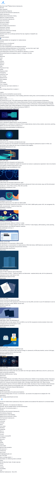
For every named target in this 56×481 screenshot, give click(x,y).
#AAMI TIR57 (9, 325)
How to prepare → (15, 89)
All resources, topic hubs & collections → (9, 85)
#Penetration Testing (12, 374)
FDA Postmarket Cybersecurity (7, 19)
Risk (28, 100)
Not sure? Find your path (6, 45)
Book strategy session (5, 396)
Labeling (29, 385)
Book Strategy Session (5, 89)
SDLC (30, 103)
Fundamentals (21, 100)
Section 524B (12, 378)
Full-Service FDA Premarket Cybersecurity (9, 12)
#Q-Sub (8, 305)
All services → (3, 419)
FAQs (1, 66)
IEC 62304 (25, 383)
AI (10, 380)
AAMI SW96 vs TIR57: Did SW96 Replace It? (9, 320)
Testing (12, 102)
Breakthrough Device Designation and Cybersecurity (12, 162)
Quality (20, 382)
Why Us (2, 431)
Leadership (2, 429)
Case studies (3, 445)
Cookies (2, 467)
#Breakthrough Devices (8, 167)
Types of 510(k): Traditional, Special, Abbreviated (11, 271)
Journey (2, 41)
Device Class (35, 105)
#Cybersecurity (9, 353)
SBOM (34, 378)
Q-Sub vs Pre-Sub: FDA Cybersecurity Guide (9, 300)
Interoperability (43, 105)
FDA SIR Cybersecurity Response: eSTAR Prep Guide (11, 348)
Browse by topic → (8, 100)
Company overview (4, 436)
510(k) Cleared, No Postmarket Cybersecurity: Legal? (11, 182)
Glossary (2, 64)
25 (5, 388)
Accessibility (3, 468)
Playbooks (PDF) (4, 71)
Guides (1, 69)
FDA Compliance (38, 102)
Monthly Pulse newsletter (6, 447)
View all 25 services (4, 20)
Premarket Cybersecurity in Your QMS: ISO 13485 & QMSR (13, 202)
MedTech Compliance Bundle (7, 17)
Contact (2, 434)
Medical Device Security (5, 120)
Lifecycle (46, 102)
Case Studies (3, 82)
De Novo (10, 383)
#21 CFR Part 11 (10, 228)
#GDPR (5, 248)
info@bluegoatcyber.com (6, 453)
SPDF (27, 107)
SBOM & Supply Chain (7, 105)
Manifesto (2, 427)
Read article (3, 129)
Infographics (3, 72)
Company (3, 437)
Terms (1, 465)
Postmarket (46, 103)
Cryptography (27, 105)
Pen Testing (18, 102)
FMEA (2, 385)
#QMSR (2, 207)
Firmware (15, 383)
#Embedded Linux (14, 127)
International (24, 103)
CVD (1, 470)
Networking (25, 102)
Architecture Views (36, 383)
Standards (2, 318)
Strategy (28, 382)
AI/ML (29, 383)
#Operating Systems (5, 127)
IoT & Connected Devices (37, 100)
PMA (33, 385)
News (1, 81)
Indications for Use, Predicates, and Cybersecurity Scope (12, 142)
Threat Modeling (6, 103)
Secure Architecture (20, 107)
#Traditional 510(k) (10, 276)
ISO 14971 (24, 385)
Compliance (5, 102)
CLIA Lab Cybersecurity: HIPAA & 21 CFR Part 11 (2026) (12, 223)
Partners (2, 432)
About (1, 54)
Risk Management (18, 105)
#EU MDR (5, 374)
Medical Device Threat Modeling (7, 414)
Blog (1, 59)
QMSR (48, 385)
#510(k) (4, 146)
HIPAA (20, 383)
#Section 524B (16, 167)
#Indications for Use (10, 146)
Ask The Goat (3, 76)
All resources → (3, 449)
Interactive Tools (4, 74)
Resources (2, 56)
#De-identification (11, 248)
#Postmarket (6, 187)
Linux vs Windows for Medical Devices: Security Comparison (13, 122)
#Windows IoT (21, 127)
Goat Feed (3, 79)
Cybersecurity (19, 380)
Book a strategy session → (6, 457)
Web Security (20, 387)
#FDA (1, 146)
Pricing (7, 107)
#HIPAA (4, 228)
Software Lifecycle (12, 387)
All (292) (2, 100)
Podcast (2, 61)
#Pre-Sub (5, 305)
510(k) (48, 378)
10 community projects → (12, 408)
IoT (5, 382)
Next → (8, 388)
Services (2, 7)
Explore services (14, 396)
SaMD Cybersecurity (5, 14)
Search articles (3, 98)
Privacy (12, 107)
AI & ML (31, 102)
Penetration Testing (37, 103)
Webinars (2, 63)
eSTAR (7, 380)
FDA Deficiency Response (6, 11)
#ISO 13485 (6, 207)
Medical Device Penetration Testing (8, 15)
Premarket (29, 378)
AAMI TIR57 (40, 382)
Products (2, 35)
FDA (15, 100)
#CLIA (1, 228)
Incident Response (9, 385)
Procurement (42, 385)
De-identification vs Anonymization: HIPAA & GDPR (11, 243)
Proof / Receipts (3, 84)
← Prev (1, 388)
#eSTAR (4, 353)
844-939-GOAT (3, 455)
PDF (10, 436)
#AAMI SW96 (3, 325)
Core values (2, 426)
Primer (2, 378)
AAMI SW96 (34, 382)
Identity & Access (15, 103)
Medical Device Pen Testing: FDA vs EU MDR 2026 (11, 369)
